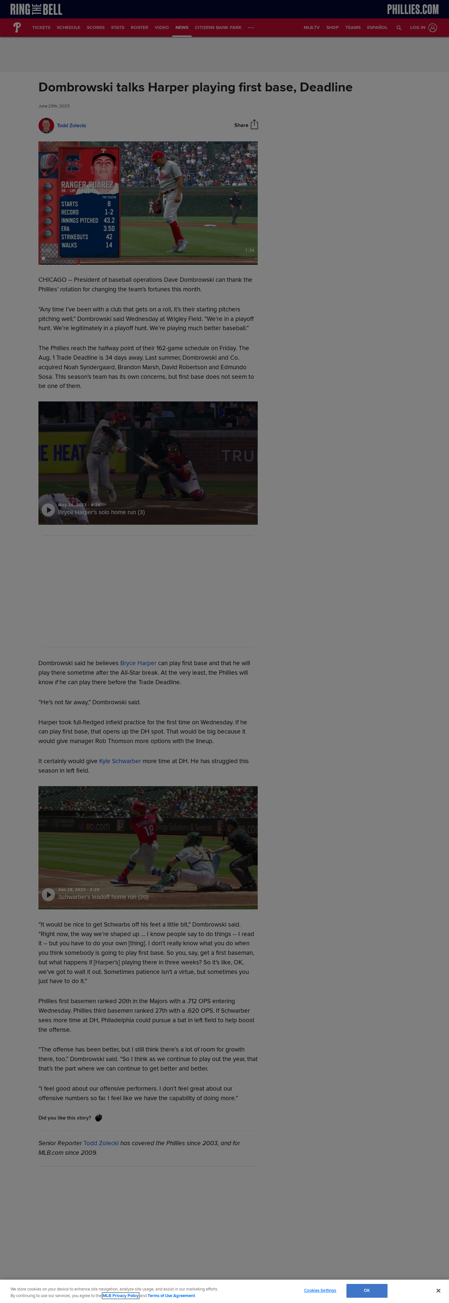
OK (367, 1290)
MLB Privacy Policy (121, 1295)
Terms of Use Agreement (171, 1295)
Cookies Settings (320, 1290)
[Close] (438, 1290)
